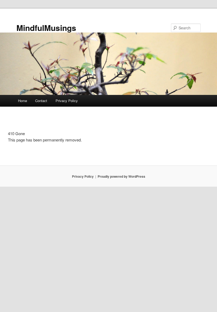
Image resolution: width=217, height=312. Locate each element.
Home (22, 100)
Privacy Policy (67, 100)
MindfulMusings (46, 27)
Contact (41, 100)
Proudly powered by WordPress (121, 176)
